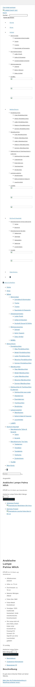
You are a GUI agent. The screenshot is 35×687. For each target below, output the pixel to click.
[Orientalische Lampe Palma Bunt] (19, 514)
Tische (16, 303)
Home (9, 287)
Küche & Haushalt (13, 427)
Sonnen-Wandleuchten (22, 383)
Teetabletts (18, 451)
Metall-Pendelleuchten (22, 352)
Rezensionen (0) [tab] (12, 665)
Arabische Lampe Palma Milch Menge (15, 494)
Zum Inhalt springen (9, 7)
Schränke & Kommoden (22, 299)
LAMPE (13, 423)
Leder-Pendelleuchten (22, 356)
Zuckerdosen (19, 458)
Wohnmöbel (15, 297)
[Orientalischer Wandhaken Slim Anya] (19, 505)
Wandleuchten (15, 367)
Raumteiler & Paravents (22, 310)
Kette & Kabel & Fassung (22, 416)
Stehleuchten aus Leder (22, 392)
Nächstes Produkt (12, 509)
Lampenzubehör (16, 410)
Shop (8, 291)
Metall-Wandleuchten (21, 373)
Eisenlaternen (19, 399)
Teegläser (17, 448)
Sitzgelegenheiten (17, 314)
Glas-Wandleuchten (21, 369)
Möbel (9, 294)
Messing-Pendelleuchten (23, 359)
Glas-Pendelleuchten (21, 349)
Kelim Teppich (19, 333)
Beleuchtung (11, 344)
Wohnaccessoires (17, 327)
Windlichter (18, 406)
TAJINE (13, 462)
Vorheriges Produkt (13, 503)
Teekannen (18, 444)
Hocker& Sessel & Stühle (23, 323)
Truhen (16, 307)
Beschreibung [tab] (11, 658)
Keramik (17, 438)
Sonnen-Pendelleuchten (22, 363)
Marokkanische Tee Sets (19, 442)
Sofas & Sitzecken (20, 320)
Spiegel (17, 329)
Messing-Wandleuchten (22, 380)
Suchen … (6, 15)
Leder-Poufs (18, 316)
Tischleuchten (19, 403)
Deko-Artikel (18, 337)
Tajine (16, 434)
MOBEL (13, 340)
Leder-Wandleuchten (21, 376)
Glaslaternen (18, 396)
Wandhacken (18, 412)
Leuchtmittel (18, 420)
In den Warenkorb (9, 499)
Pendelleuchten (16, 346)
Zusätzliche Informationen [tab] (15, 661)
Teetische (17, 455)
